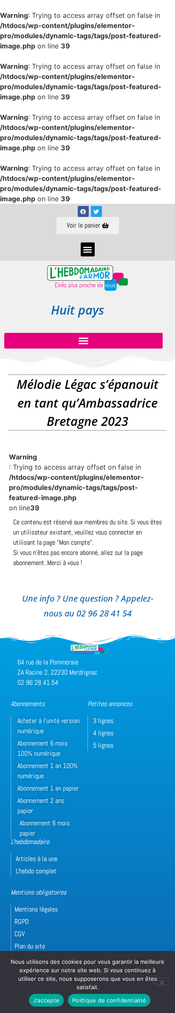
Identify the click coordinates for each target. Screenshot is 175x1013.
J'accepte (46, 1000)
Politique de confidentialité (109, 1000)
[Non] (161, 981)
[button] (88, 249)
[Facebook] (83, 211)
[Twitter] (96, 211)
